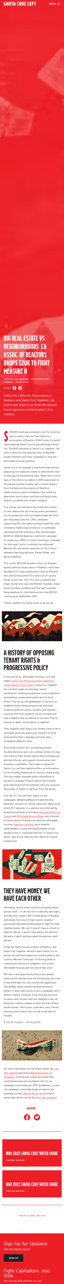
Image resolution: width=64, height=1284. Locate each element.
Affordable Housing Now (30, 816)
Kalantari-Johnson (24, 824)
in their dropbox (47, 1097)
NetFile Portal (30, 1093)
